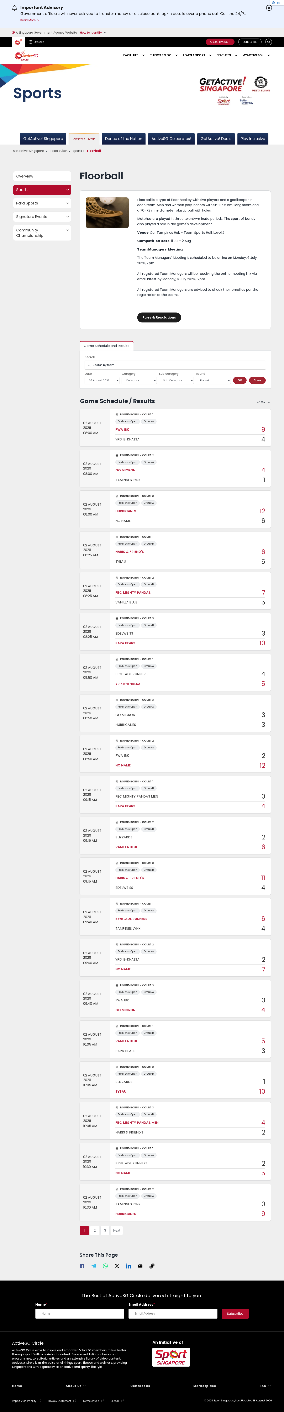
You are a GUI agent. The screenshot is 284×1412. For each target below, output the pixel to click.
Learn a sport (194, 55)
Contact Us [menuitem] (140, 1386)
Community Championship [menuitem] (29, 232)
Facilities (130, 55)
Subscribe (250, 42)
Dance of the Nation (123, 138)
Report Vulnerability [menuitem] (24, 1401)
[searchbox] (175, 365)
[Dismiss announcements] (269, 8)
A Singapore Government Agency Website (46, 32)
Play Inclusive (253, 138)
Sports (77, 151)
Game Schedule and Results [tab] (106, 345)
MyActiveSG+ (220, 42)
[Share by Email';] (140, 1266)
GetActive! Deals (216, 138)
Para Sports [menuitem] (27, 203)
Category (129, 374)
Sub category (169, 374)
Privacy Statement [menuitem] (59, 1401)
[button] (268, 42)
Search (90, 357)
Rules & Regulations (159, 317)
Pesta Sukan (84, 139)
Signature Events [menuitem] (31, 216)
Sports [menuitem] (22, 189)
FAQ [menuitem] (263, 1386)
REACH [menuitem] (115, 1401)
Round (200, 374)
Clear (257, 380)
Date (88, 374)
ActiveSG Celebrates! (171, 138)
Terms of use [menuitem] (91, 1401)
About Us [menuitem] (73, 1386)
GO (240, 380)
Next (117, 1230)
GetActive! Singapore (43, 138)
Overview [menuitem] (24, 176)
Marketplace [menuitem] (204, 1386)
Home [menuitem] (17, 1386)
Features (224, 55)
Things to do (161, 55)
